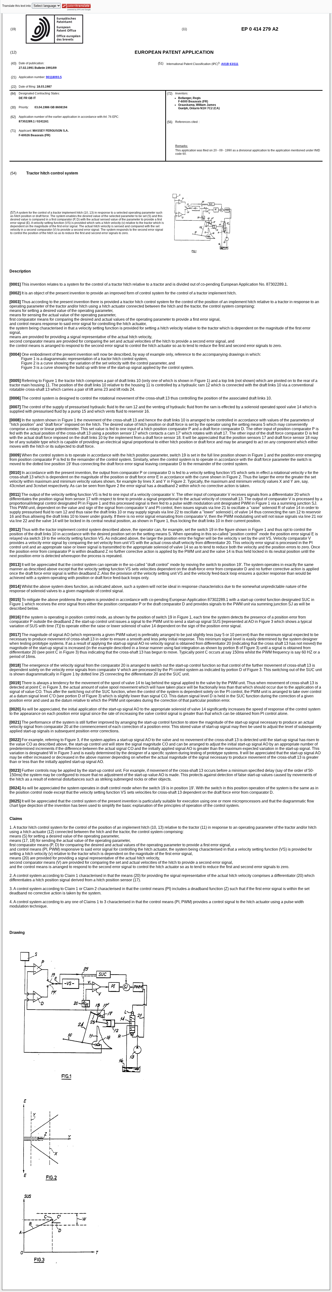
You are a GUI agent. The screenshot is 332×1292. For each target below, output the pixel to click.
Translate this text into (16, 6)
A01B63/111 (229, 64)
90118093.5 (54, 77)
